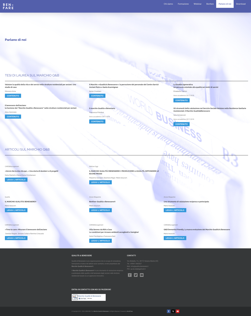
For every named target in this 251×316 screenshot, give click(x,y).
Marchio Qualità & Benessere (101, 311)
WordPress (130, 311)
